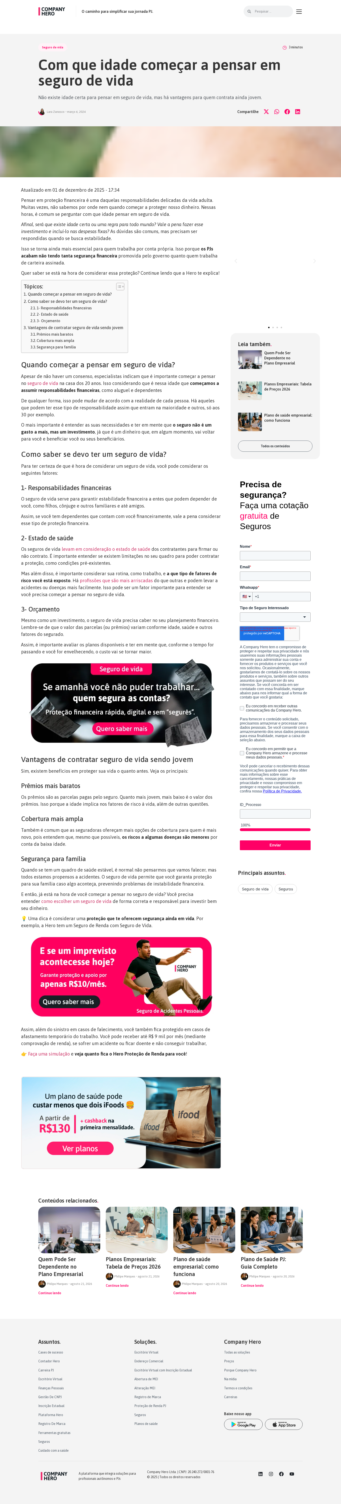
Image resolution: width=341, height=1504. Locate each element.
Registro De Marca (51, 1424)
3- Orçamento (48, 321)
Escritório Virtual (50, 1379)
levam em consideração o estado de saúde (106, 549)
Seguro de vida (52, 47)
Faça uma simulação (49, 1053)
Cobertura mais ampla (55, 340)
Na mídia (230, 1379)
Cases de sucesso (50, 1352)
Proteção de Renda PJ (150, 1406)
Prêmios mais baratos (55, 334)
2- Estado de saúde (52, 314)
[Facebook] (281, 1474)
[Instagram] (271, 1474)
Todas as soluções (237, 1352)
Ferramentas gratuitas (54, 1433)
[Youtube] (291, 1474)
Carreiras (230, 1397)
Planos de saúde (146, 1424)
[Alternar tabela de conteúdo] (118, 287)
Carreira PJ (46, 1370)
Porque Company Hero (240, 1370)
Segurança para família (56, 347)
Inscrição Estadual (51, 1406)
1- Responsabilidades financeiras (64, 308)
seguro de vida (42, 383)
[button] (266, 112)
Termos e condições (238, 1388)
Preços (229, 1361)
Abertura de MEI (146, 1379)
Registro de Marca (147, 1397)
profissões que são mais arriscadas (116, 580)
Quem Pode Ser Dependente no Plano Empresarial (279, 358)
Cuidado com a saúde (53, 1450)
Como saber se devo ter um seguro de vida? (67, 301)
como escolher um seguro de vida (76, 901)
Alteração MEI (144, 1388)
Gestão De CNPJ (50, 1397)
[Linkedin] (260, 1474)
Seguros (286, 889)
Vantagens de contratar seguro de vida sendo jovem (75, 327)
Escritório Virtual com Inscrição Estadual (163, 1370)
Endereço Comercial (148, 1361)
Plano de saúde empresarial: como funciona (196, 1266)
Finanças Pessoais (51, 1388)
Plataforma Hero (50, 1415)
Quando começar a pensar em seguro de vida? (70, 294)
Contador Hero (49, 1361)
